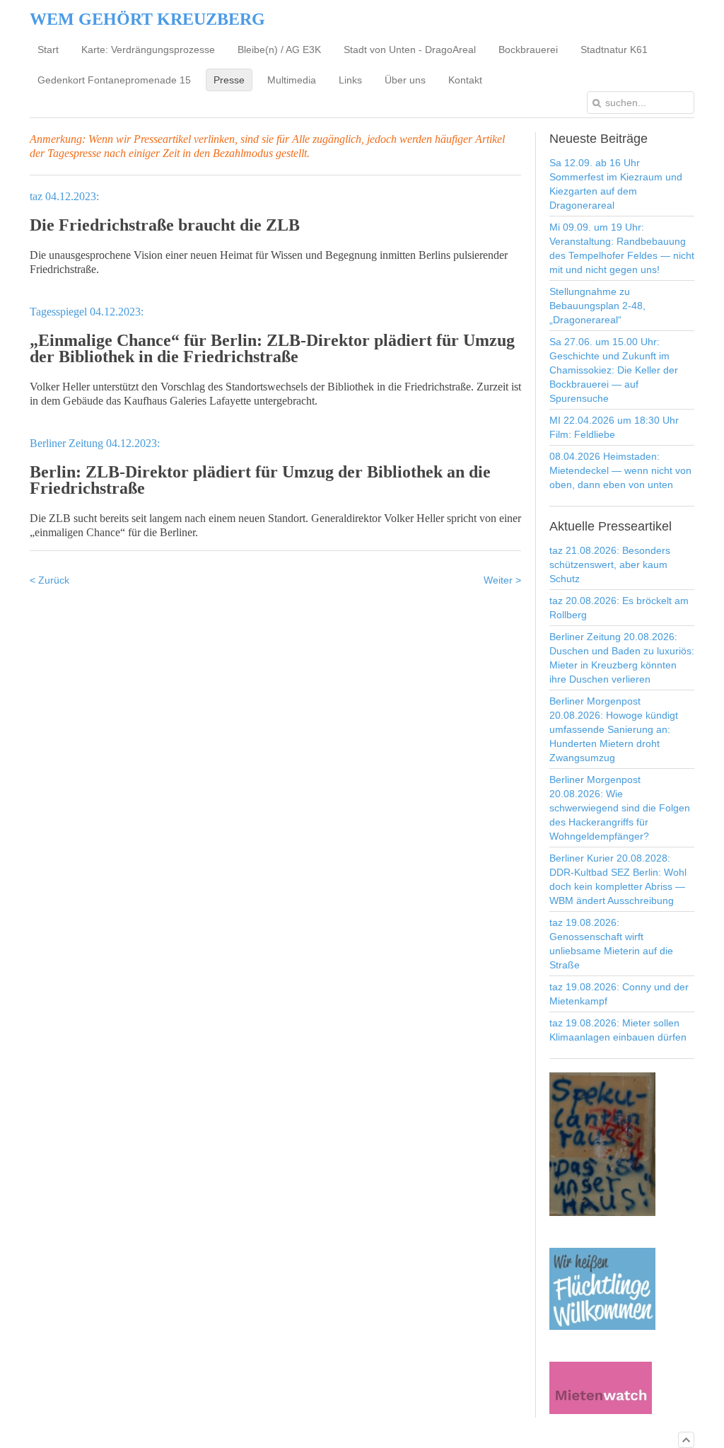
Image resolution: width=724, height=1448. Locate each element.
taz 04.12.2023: (64, 196)
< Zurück (49, 580)
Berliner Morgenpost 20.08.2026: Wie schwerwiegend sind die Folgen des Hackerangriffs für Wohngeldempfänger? (619, 808)
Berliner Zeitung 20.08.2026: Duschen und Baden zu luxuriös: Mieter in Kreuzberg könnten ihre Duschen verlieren (621, 658)
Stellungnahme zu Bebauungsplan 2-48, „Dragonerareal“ (597, 305)
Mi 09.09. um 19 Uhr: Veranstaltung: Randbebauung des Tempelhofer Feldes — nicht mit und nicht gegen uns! (621, 248)
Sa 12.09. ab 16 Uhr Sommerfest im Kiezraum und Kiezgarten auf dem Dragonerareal (615, 184)
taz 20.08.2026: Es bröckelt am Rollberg (619, 607)
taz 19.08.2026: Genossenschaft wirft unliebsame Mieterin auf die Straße (611, 944)
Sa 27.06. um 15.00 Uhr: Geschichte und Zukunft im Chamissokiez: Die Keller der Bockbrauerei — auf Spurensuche (613, 370)
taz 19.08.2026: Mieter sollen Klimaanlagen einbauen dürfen (618, 1030)
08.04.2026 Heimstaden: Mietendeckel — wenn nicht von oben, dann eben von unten (620, 470)
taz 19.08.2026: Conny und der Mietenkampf (619, 994)
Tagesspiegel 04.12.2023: (87, 312)
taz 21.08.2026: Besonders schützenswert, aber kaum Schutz (609, 564)
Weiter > (502, 580)
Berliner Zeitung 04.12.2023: (95, 443)
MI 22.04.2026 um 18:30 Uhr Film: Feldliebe (614, 427)
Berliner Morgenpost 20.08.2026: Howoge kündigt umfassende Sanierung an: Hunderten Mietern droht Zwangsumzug (613, 729)
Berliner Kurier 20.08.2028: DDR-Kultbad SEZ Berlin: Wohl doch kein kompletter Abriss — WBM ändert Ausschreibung (618, 879)
